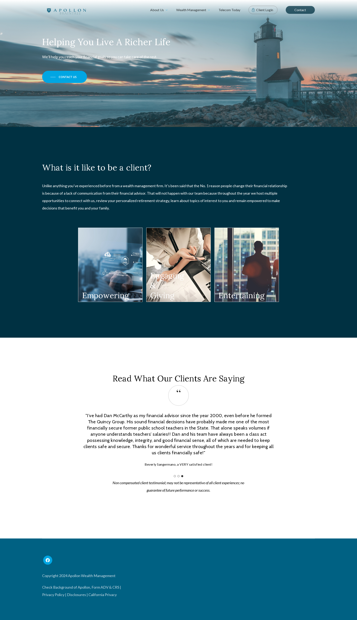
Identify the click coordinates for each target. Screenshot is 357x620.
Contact (300, 10)
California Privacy (102, 576)
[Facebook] (47, 541)
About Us (157, 10)
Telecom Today (229, 10)
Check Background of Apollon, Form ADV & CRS (80, 568)
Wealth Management (191, 10)
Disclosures (76, 576)
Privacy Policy (53, 576)
